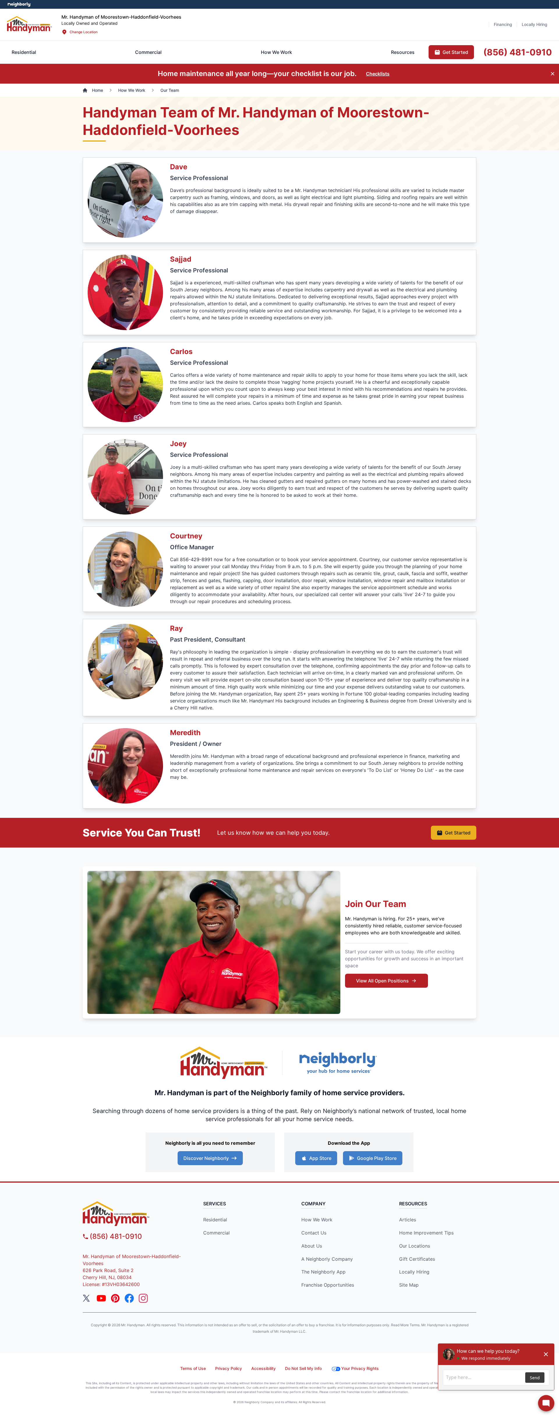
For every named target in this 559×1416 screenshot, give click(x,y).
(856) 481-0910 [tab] (517, 52)
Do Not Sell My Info (303, 1368)
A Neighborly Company (327, 1259)
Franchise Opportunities (327, 1285)
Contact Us (313, 1233)
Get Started (457, 833)
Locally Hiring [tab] (534, 24)
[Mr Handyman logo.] (29, 24)
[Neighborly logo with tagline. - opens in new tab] (338, 1062)
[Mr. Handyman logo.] (224, 1063)
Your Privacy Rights (360, 1368)
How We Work (316, 1220)
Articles (407, 1220)
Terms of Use (193, 1368)
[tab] (148, 52)
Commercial (216, 1233)
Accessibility (263, 1368)
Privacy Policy (228, 1368)
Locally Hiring (414, 1272)
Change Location (84, 32)
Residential (215, 1220)
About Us (311, 1246)
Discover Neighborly (206, 1158)
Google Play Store (377, 1158)
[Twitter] (87, 1298)
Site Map (409, 1285)
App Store (320, 1158)
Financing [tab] (503, 24)
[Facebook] (129, 1298)
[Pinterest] (115, 1298)
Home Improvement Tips (426, 1233)
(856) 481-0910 (116, 1236)
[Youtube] (101, 1298)
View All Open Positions (382, 981)
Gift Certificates (417, 1259)
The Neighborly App (323, 1272)
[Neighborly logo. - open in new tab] (19, 4)
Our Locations (414, 1246)
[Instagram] (143, 1298)
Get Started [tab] (455, 52)
